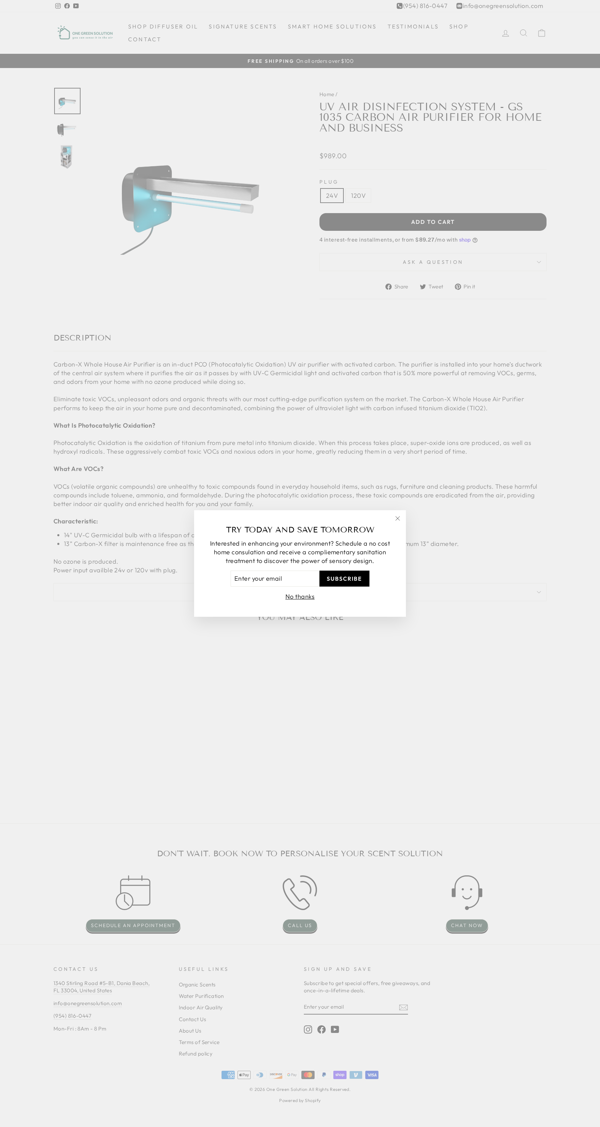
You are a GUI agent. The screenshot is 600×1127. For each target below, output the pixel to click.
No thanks (300, 596)
